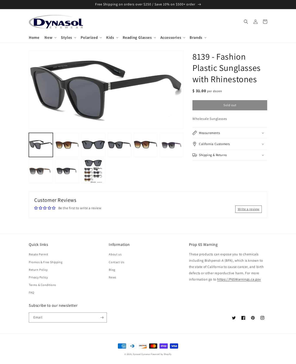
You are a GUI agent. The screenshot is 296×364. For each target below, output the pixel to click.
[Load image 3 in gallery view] (93, 145)
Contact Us (116, 262)
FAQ (31, 292)
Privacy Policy (38, 277)
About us (115, 254)
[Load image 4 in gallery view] (119, 145)
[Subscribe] (102, 317)
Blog (112, 270)
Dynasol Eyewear (141, 354)
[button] (50, 37)
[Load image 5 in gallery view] (145, 145)
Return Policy (38, 270)
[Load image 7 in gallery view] (41, 171)
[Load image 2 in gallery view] (67, 145)
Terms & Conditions (42, 285)
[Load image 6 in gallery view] (172, 145)
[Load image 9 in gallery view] (93, 171)
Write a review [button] (248, 209)
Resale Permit (38, 254)
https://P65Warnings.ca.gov (239, 279)
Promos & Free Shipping (45, 262)
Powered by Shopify (161, 354)
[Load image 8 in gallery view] (67, 171)
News (112, 277)
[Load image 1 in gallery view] (41, 145)
